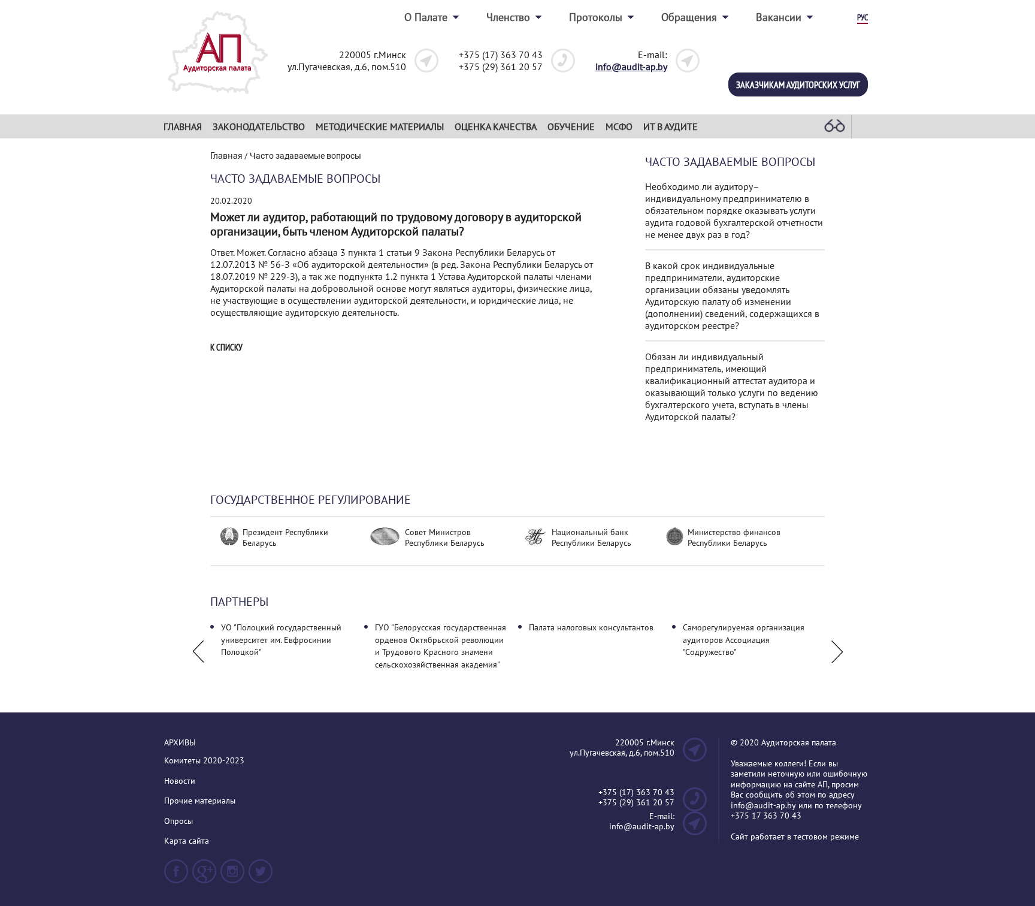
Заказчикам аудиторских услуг (798, 84)
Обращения (689, 17)
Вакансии (778, 17)
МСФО (619, 126)
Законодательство (259, 126)
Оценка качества (496, 126)
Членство (508, 17)
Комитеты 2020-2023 (204, 761)
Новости (179, 781)
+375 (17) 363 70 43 (501, 55)
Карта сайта (186, 841)
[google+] (204, 876)
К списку (226, 347)
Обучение (571, 126)
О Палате (425, 17)
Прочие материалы (199, 801)
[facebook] (176, 876)
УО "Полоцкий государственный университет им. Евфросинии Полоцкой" (281, 639)
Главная (183, 126)
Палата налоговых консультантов (591, 627)
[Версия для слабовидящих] (834, 126)
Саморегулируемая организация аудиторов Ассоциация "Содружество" (743, 639)
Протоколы (595, 17)
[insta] (232, 876)
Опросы (178, 821)
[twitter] (261, 876)
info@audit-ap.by (631, 67)
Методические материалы (380, 126)
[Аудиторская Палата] (218, 98)
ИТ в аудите (670, 126)
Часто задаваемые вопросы (730, 162)
